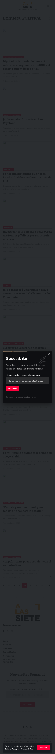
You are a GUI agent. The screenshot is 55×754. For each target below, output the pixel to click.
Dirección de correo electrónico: (23, 375)
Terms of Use (27, 749)
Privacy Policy (11, 749)
